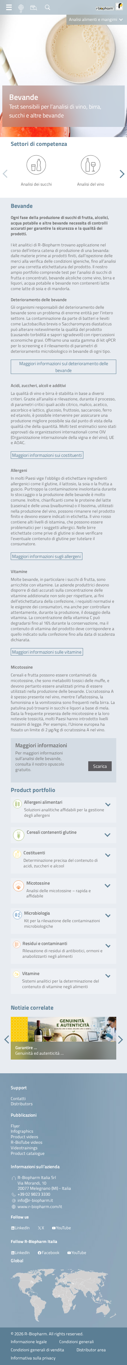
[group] (63, 1038)
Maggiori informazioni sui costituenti (47, 455)
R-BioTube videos (26, 1142)
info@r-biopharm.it (35, 1200)
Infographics (22, 1131)
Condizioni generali (76, 1342)
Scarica (100, 766)
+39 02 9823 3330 (34, 1194)
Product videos (24, 1137)
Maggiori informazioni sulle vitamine (46, 651)
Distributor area (91, 1350)
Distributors (22, 1104)
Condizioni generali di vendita (37, 1350)
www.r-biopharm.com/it (40, 1207)
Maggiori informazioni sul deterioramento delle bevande (63, 367)
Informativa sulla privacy (33, 1358)
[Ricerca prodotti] (33, 7)
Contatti (18, 1098)
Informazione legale (29, 1342)
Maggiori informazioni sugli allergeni (46, 556)
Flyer (15, 1126)
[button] (120, 174)
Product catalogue (28, 1153)
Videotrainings (24, 1148)
